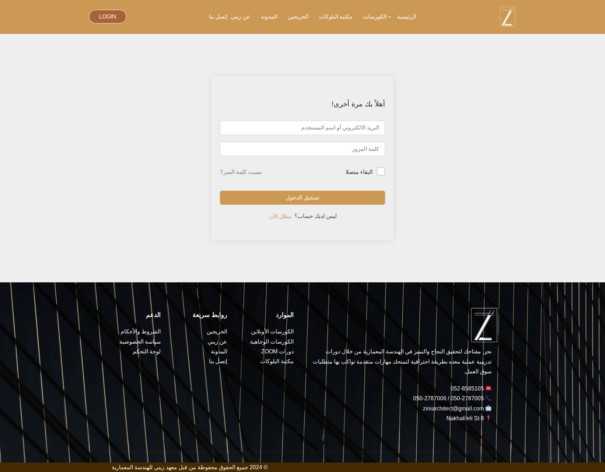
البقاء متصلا (359, 172)
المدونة (269, 17)
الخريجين (298, 17)
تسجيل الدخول (302, 197)
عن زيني (240, 17)
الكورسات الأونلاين (272, 331)
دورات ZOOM (277, 351)
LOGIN (107, 17)
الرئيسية (406, 17)
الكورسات (375, 17)
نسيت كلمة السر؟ (241, 172)
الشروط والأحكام (141, 331)
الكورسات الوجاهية (272, 342)
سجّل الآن (280, 216)
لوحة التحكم (147, 351)
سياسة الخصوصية (140, 342)
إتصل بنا (218, 17)
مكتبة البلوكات (336, 17)
